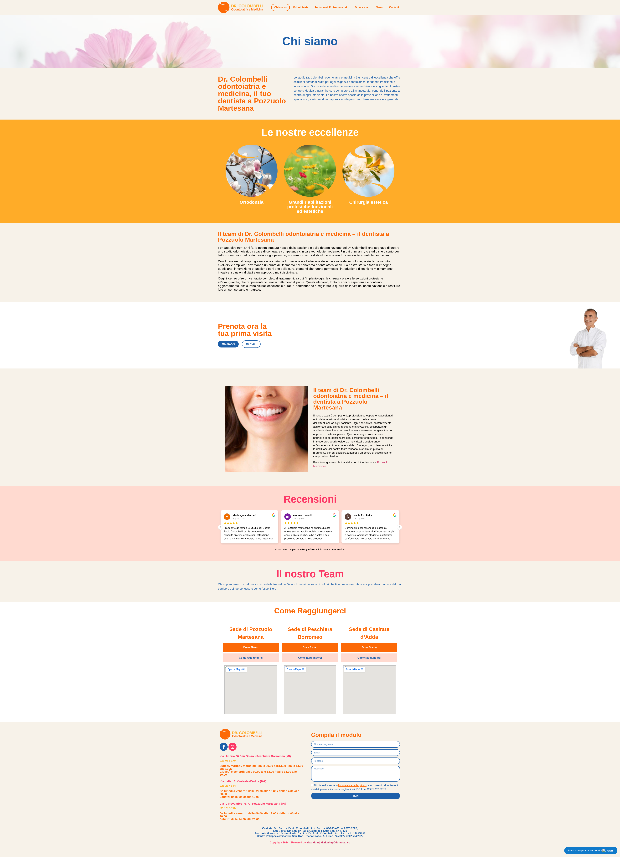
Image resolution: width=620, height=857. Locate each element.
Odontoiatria (300, 7)
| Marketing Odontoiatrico (328, 842)
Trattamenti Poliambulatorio (331, 7)
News (379, 7)
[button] (399, 527)
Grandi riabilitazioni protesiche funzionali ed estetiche (310, 207)
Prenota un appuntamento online (585, 850)
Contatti (394, 7)
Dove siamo (362, 7)
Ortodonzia (252, 202)
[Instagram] (232, 747)
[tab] (251, 647)
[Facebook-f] (224, 747)
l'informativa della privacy (352, 785)
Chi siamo (280, 7)
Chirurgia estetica (368, 202)
